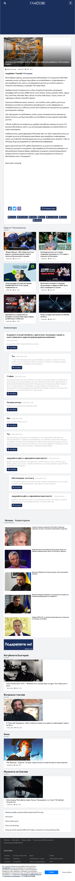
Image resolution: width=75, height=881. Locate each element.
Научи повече (67, 872)
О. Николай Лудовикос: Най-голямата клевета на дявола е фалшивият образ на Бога (37, 724)
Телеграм (28, 73)
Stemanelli (9, 817)
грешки (63, 217)
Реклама (7, 840)
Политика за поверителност (43, 840)
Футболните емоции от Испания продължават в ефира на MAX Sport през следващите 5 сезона (54, 285)
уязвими (33, 217)
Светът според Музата (37, 862)
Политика (7, 862)
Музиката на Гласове (16, 771)
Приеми (51, 872)
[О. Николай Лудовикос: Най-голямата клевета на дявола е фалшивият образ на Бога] (37, 710)
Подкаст (7, 859)
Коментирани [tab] (22, 520)
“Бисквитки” (6, 868)
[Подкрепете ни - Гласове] (18, 644)
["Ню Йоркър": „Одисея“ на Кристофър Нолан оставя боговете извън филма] (37, 749)
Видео (32, 856)
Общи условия (26, 840)
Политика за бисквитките (13, 843)
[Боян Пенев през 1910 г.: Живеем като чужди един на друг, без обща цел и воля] (37, 671)
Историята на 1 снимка (37, 859)
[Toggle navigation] (70, 2)
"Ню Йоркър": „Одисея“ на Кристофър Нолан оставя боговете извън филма (36, 762)
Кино (7, 734)
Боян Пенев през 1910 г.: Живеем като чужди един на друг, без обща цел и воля (36, 684)
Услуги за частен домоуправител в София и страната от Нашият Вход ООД (32, 830)
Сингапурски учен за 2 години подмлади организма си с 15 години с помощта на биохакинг (54, 254)
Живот (52, 856)
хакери (42, 217)
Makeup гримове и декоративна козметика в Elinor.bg (24, 812)
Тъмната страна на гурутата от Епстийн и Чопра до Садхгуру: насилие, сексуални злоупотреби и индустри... (50, 528)
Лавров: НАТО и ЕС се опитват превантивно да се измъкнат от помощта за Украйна (50, 618)
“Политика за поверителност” (31, 875)
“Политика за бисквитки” (12, 876)
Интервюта (17, 862)
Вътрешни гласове (14, 694)
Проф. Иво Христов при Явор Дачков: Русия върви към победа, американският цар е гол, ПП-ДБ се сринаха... (49, 550)
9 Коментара (49, 208)
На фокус (7, 856)
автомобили (23, 217)
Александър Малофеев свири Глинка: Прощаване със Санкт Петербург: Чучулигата (35, 801)
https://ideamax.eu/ (12, 821)
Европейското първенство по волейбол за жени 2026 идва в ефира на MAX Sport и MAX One (19, 317)
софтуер (38, 220)
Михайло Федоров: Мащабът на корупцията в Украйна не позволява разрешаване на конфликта (50, 595)
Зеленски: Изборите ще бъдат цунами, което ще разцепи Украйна (50, 573)
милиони (12, 217)
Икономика (16, 859)
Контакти (15, 840)
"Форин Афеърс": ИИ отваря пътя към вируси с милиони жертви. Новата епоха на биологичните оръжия (19, 254)
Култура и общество (20, 856)
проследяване (52, 217)
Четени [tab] (9, 520)
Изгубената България (16, 655)
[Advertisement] (37, 20)
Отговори (13, 348)
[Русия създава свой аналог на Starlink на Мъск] (55, 304)
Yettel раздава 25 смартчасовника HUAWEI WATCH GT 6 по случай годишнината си (18, 285)
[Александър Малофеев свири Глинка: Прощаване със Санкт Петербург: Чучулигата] (37, 787)
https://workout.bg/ (12, 825)
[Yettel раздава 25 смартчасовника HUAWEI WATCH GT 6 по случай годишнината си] (20, 272)
